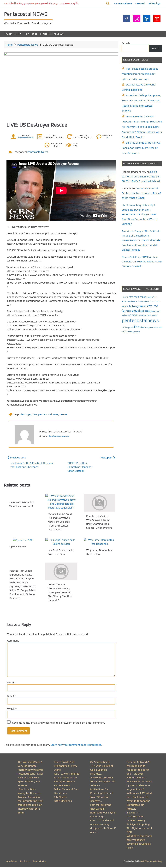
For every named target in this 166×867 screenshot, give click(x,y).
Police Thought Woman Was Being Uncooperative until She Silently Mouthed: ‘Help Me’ (60, 592)
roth (124, 327)
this (142, 327)
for (124, 310)
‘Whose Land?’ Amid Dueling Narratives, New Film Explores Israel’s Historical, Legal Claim (60, 521)
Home (9, 44)
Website (12, 708)
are (129, 302)
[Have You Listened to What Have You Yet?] (23, 496)
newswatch (142, 315)
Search (126, 43)
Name (11, 682)
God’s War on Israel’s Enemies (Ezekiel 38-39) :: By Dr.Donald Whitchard (141, 176)
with (124, 331)
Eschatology (154, 3)
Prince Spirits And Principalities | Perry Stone (65, 765)
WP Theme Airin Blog (151, 861)
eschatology (132, 306)
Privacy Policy (39, 861)
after (154, 297)
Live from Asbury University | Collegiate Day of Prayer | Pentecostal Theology (138, 210)
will (160, 327)
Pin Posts (25, 861)
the (137, 327)
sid (132, 327)
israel (147, 310)
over (149, 315)
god (142, 311)
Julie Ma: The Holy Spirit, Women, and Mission (29, 781)
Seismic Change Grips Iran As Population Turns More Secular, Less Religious (141, 148)
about (149, 297)
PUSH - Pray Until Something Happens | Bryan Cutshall (80, 466)
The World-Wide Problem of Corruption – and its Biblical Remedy (141, 245)
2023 (136, 297)
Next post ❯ (108, 457)
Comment (13, 640)
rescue (63, 414)
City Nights (60, 797)
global (136, 310)
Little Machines (63, 800)
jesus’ (153, 311)
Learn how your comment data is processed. (76, 744)
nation (124, 315)
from (128, 310)
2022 (131, 297)
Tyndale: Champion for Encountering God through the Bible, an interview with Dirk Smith (30, 804)
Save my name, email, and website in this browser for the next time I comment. (58, 722)
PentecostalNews (123, 3)
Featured (140, 3)
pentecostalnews (48, 414)
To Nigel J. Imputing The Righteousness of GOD (139, 828)
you (134, 332)
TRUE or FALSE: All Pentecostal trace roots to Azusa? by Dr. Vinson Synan (141, 193)
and (124, 301)
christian (149, 301)
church (157, 301)
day (123, 306)
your (138, 332)
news (134, 315)
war (151, 327)
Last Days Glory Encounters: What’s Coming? (139, 219)
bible (133, 302)
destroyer (26, 414)
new (129, 315)
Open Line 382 (17, 546)
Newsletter (11, 861)
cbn (143, 301)
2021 (125, 297)
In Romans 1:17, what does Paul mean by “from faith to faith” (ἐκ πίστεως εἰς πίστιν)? (139, 801)
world (130, 332)
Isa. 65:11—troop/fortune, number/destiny (136, 816)
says (128, 327)
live (35, 414)
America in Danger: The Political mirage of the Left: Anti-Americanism (140, 236)
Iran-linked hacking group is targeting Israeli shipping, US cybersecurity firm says (44, 3)
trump (147, 327)
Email (11, 695)
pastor (154, 315)
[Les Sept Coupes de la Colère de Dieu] (61, 542)
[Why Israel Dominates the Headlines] (99, 542)
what (156, 327)
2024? (143, 297)
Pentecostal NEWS (25, 14)
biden (138, 302)
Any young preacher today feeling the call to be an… (102, 781)
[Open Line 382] (23, 540)
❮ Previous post (16, 457)
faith (142, 306)
